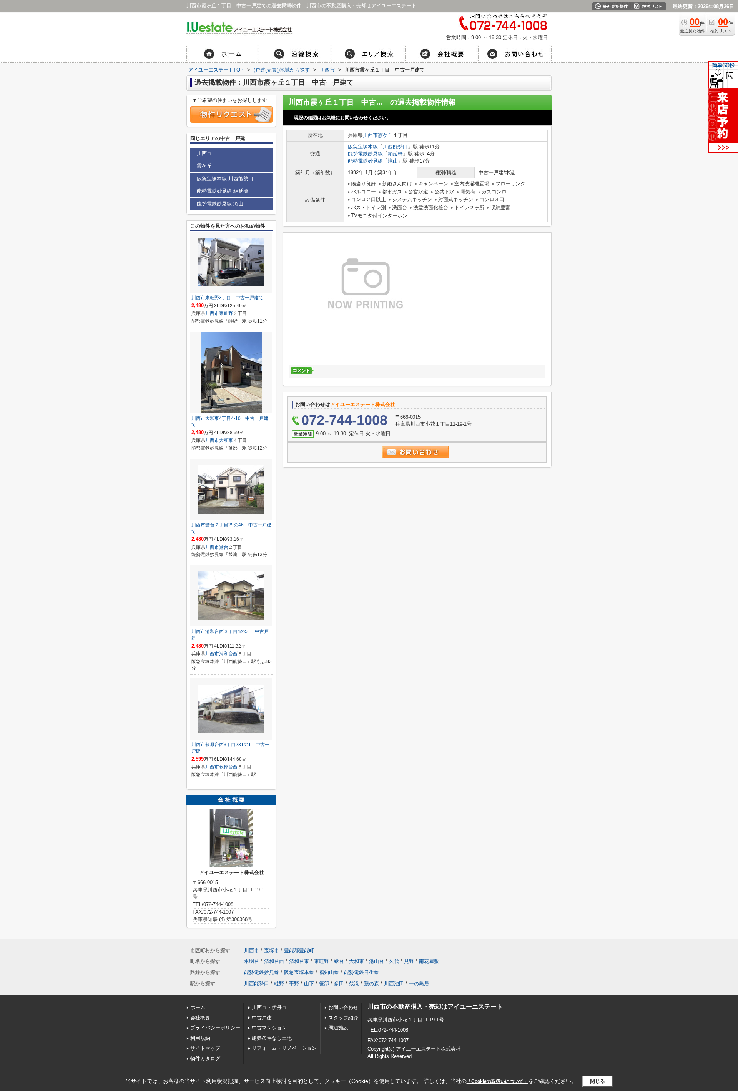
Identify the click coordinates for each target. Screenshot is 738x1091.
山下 (309, 983)
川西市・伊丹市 (269, 1007)
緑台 (339, 961)
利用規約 (200, 1038)
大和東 (226, 440)
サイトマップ (205, 1048)
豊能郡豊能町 (299, 950)
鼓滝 (354, 983)
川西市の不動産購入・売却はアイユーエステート (435, 1006)
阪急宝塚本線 (363, 147)
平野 (294, 983)
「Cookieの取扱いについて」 (497, 1081)
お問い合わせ (343, 1007)
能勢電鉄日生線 (361, 972)
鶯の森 (371, 983)
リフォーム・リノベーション (284, 1048)
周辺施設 (338, 1028)
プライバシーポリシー (215, 1028)
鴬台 (223, 547)
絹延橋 (395, 154)
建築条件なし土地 (272, 1038)
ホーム (197, 1007)
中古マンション (269, 1028)
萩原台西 (228, 767)
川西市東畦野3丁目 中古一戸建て (227, 297)
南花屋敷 (429, 961)
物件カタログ (205, 1058)
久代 (394, 961)
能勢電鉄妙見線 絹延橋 (222, 191)
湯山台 (376, 961)
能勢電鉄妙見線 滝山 (220, 204)
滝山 (393, 161)
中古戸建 (262, 1018)
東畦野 (226, 313)
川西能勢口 (395, 147)
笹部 (324, 983)
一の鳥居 (419, 983)
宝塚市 (271, 950)
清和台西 (228, 653)
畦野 (279, 983)
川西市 (370, 135)
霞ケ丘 (385, 135)
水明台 (251, 961)
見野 (409, 961)
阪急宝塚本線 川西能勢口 (225, 179)
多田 (339, 983)
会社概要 (200, 1018)
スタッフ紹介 (343, 1018)
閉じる (597, 1081)
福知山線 (329, 972)
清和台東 (299, 961)
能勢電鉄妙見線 (365, 154)
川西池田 (394, 983)
